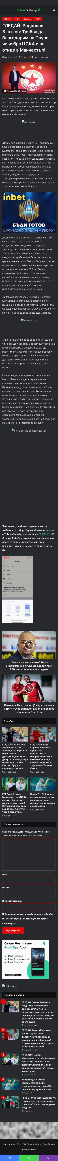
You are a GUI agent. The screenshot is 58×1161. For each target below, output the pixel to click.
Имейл (6, 887)
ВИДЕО (7, 19)
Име (5, 874)
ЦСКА (37, 19)
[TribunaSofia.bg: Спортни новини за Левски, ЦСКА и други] (29, 9)
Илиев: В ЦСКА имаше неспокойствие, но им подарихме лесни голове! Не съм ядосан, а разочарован (42, 800)
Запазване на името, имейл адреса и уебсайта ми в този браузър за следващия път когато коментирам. (27, 919)
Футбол (27, 19)
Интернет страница (12, 901)
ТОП (17, 19)
